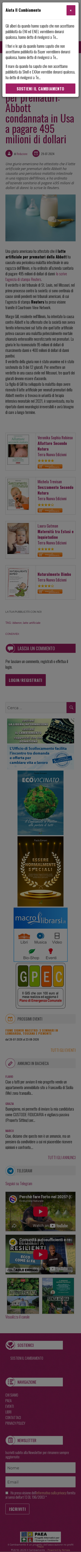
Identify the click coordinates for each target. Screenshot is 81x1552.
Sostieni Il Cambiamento (40, 88)
